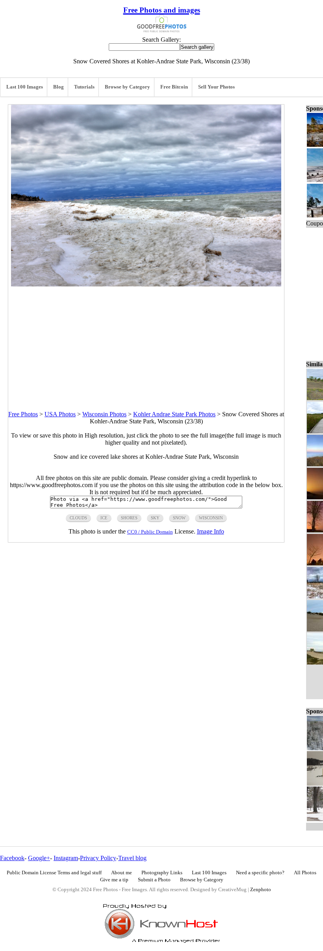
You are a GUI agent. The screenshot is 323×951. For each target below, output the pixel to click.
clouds (78, 517)
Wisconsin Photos (104, 414)
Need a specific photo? (260, 872)
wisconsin (211, 517)
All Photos (305, 872)
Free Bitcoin (174, 87)
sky (155, 517)
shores (129, 517)
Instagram (66, 858)
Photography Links (161, 872)
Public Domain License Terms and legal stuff (54, 872)
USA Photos (60, 414)
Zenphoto (260, 889)
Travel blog (132, 858)
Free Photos (23, 414)
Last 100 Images (24, 87)
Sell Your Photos (216, 87)
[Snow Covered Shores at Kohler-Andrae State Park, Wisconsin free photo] (146, 284)
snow (179, 517)
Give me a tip (114, 880)
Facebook (12, 858)
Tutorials (84, 87)
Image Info (210, 531)
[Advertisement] (146, 341)
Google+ (39, 858)
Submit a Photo (154, 880)
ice (104, 517)
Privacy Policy (98, 858)
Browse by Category (127, 87)
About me (121, 872)
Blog (58, 87)
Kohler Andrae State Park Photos (174, 414)
